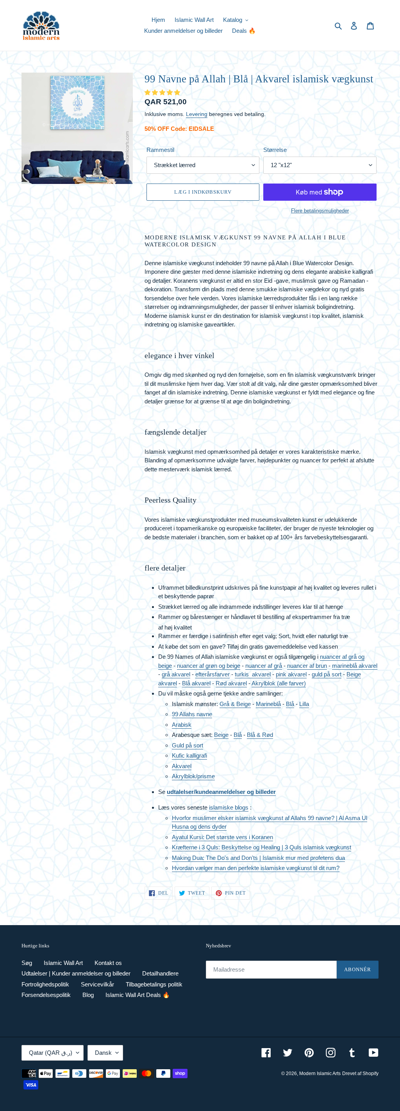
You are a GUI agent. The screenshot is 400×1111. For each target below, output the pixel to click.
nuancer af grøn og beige (208, 665)
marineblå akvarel (354, 665)
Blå (290, 704)
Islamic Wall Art (63, 962)
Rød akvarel (231, 683)
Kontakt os (108, 962)
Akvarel (181, 766)
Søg (26, 962)
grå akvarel (176, 674)
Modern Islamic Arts (320, 1073)
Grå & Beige (235, 704)
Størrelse (275, 149)
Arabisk (181, 724)
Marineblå (268, 704)
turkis (243, 674)
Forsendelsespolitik (46, 995)
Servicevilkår (97, 984)
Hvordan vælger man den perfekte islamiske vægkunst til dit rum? (255, 868)
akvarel (261, 674)
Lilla (304, 704)
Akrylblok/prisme (193, 776)
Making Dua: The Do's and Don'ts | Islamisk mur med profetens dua (258, 857)
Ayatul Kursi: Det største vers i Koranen (222, 837)
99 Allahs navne (192, 714)
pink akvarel (291, 674)
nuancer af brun (307, 665)
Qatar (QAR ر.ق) (50, 1052)
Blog (88, 995)
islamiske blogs (228, 807)
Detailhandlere (160, 973)
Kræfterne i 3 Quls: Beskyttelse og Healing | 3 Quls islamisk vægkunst (261, 847)
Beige (221, 734)
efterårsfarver (212, 674)
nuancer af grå (263, 665)
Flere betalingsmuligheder (320, 211)
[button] (163, 92)
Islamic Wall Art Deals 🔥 (137, 995)
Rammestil (160, 149)
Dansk (103, 1052)
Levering (196, 114)
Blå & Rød (260, 734)
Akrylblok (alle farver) (279, 683)
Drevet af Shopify (360, 1073)
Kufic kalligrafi (189, 755)
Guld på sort (187, 745)
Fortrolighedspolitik (45, 984)
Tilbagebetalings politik (154, 984)
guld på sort (326, 674)
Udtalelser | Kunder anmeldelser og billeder (75, 973)
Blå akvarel (196, 683)
